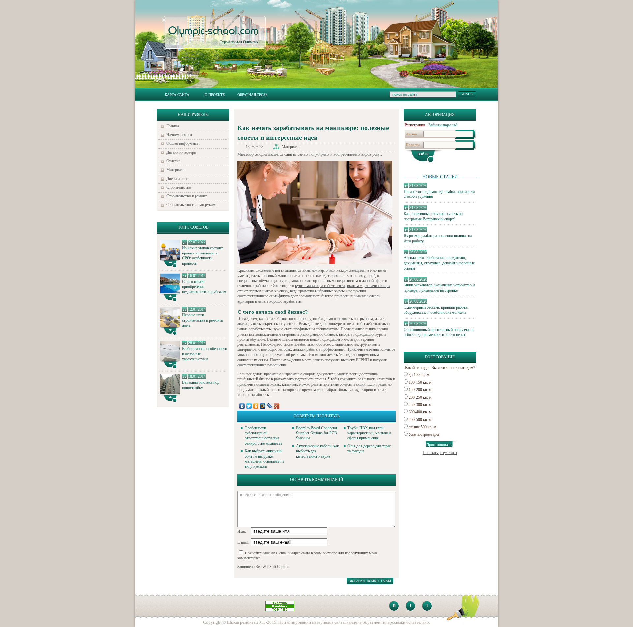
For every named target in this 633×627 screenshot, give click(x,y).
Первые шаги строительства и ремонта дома (202, 320)
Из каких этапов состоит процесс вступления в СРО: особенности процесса (202, 256)
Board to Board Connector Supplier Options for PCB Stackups (316, 433)
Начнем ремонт (179, 135)
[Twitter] (249, 406)
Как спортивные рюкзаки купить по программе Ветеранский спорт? (433, 216)
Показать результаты (440, 452)
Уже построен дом (424, 434)
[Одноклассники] (256, 406)
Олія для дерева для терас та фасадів (369, 449)
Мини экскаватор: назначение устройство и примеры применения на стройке (439, 288)
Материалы (175, 169)
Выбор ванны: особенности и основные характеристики (204, 353)
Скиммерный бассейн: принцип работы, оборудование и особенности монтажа (436, 310)
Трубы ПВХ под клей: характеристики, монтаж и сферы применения (369, 433)
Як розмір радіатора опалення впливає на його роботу (438, 238)
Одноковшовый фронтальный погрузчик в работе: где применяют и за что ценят (439, 332)
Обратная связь (252, 95)
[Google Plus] (276, 406)
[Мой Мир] (262, 406)
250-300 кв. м (420, 405)
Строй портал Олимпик (213, 35)
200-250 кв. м (420, 397)
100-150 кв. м (420, 382)
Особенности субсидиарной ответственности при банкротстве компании (263, 436)
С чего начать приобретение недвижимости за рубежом (204, 286)
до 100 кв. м (419, 375)
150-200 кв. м (420, 389)
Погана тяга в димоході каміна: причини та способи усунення (439, 194)
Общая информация (183, 143)
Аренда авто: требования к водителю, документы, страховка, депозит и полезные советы (439, 262)
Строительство (178, 187)
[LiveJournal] (269, 406)
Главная (173, 126)
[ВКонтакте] (242, 406)
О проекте (215, 95)
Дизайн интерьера (181, 152)
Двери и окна (177, 178)
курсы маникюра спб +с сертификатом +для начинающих (342, 286)
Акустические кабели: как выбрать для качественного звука (317, 451)
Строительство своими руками (191, 204)
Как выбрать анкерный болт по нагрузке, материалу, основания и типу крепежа (264, 459)
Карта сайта (177, 95)
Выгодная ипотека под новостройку (200, 385)
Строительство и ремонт (186, 196)
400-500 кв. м (420, 419)
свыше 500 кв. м (422, 427)
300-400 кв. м (420, 412)
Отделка (173, 161)
